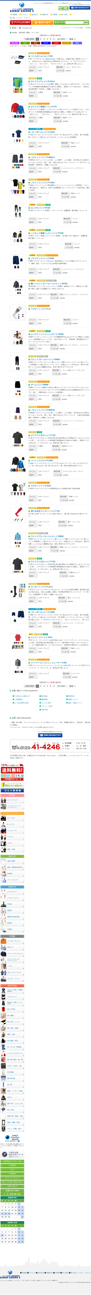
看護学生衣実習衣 (13, 917)
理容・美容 (11, 849)
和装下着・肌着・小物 (15, 1116)
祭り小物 (10, 1110)
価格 (77, 43)
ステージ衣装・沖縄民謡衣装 (15, 990)
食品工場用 (11, 861)
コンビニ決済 (46, 703)
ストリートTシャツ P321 (41, 637)
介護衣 (9, 929)
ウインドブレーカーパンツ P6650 (45, 359)
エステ (9, 843)
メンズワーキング (13, 941)
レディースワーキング (15, 953)
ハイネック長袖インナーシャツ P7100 (47, 233)
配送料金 (71, 696)
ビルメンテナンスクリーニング (13, 959)
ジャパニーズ (12, 830)
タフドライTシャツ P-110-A (43, 81)
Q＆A (12, 1169)
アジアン (10, 837)
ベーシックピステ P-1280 (42, 461)
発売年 (56, 43)
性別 (25, 43)
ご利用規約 (12, 1174)
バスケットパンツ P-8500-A (43, 157)
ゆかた (9, 1097)
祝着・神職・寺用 (13, 1122)
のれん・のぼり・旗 (14, 1066)
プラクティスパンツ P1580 (42, 258)
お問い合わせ (12, 1186)
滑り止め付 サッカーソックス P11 (45, 511)
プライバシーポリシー (12, 1178)
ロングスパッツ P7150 (40, 208)
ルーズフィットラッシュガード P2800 (47, 334)
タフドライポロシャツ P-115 (43, 435)
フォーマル (11, 818)
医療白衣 (45, 14)
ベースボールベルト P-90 (41, 56)
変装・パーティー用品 (15, 1091)
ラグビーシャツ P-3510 (41, 486)
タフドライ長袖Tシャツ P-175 (44, 107)
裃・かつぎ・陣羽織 (14, 1047)
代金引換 (44, 709)
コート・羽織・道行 (14, 1129)
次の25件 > (62, 39)
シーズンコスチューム (15, 1053)
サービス (24, 14)
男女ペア (10, 947)
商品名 (46, 43)
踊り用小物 (11, 1078)
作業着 (54, 14)
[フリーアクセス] (63, 8)
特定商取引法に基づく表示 (12, 1161)
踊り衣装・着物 (12, 1028)
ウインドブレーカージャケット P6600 (47, 536)
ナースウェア (12, 891)
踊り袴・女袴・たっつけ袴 (15, 1003)
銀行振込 (44, 696)
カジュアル (10, 824)
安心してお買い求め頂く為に (12, 1182)
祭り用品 (64, 14)
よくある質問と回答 (22, 703)
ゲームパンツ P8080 (39, 385)
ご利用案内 (18, 699)
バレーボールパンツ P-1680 (43, 612)
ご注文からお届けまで (22, 696)
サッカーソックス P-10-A (42, 587)
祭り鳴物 (10, 1015)
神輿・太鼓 (11, 1034)
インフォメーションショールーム (14, 806)
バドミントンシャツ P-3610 (43, 183)
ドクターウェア (12, 898)
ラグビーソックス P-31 (41, 309)
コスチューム (12, 997)
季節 (35, 43)
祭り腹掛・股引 (12, 1041)
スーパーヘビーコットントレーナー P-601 (49, 663)
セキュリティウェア (14, 972)
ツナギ (9, 966)
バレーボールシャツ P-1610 (43, 132)
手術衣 (9, 904)
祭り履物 (10, 1072)
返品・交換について (75, 703)
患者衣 (9, 910)
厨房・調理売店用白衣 (15, 867)
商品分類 (15, 43)
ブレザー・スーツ (13, 978)
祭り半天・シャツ (13, 1022)
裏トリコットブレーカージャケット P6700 (49, 284)
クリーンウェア (12, 880)
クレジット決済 (46, 706)
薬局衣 (9, 923)
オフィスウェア (12, 800)
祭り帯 (9, 1085)
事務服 (14, 14)
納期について (72, 699)
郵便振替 (44, 699)
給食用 (9, 873)
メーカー (67, 43)
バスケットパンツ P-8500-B (43, 410)
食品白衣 (35, 14)
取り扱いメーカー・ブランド (20, 18)
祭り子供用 (11, 1009)
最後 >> (72, 39)
